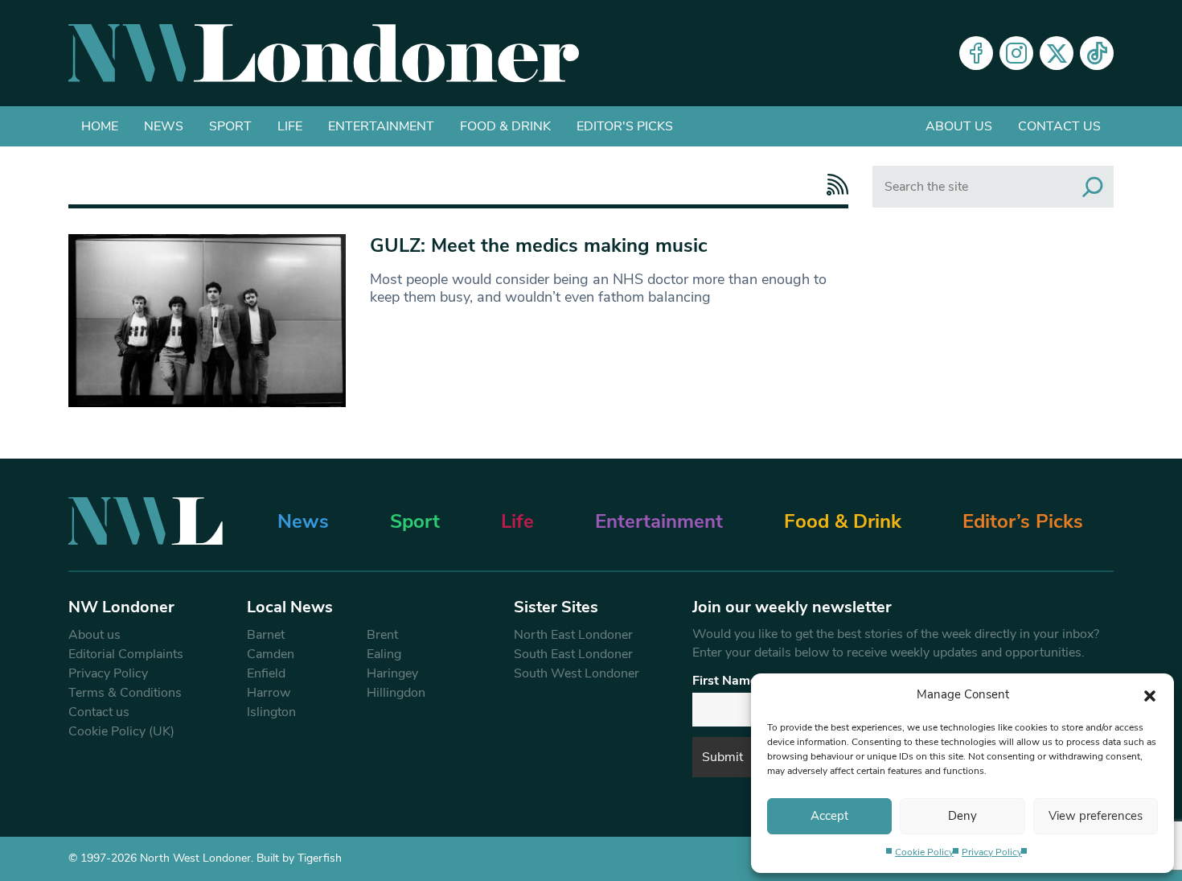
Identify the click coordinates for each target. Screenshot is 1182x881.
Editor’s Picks (1022, 521)
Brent (382, 635)
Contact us (1059, 126)
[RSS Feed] (833, 185)
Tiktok (1097, 53)
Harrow (268, 693)
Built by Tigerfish (299, 858)
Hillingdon (396, 693)
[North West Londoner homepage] (323, 53)
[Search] (1093, 187)
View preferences (1096, 816)
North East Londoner (573, 635)
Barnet (266, 635)
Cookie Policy (924, 852)
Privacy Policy (992, 852)
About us (958, 126)
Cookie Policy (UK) (121, 731)
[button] (1150, 694)
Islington (271, 712)
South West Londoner (576, 673)
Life (289, 126)
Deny (962, 816)
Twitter (1056, 53)
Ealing (384, 654)
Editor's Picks (625, 126)
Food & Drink (505, 126)
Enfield (266, 673)
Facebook (976, 53)
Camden (270, 654)
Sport (230, 126)
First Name (724, 680)
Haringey (392, 673)
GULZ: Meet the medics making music (539, 245)
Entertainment (381, 126)
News (163, 126)
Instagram (1016, 53)
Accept (829, 816)
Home (99, 126)
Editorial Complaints (125, 654)
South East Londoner (573, 654)
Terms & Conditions (125, 693)
